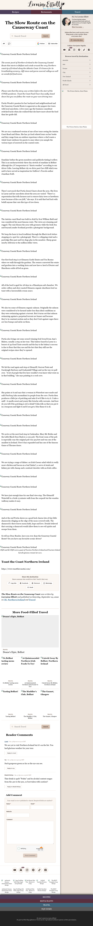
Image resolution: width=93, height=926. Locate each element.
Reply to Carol (11, 753)
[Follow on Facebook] (45, 870)
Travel (77, 12)
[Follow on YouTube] (15, 870)
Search (45, 36)
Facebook (25, 583)
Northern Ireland (16, 600)
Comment (9, 819)
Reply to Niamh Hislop (14, 787)
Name (8, 804)
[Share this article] (3, 44)
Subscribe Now (78, 40)
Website (9, 811)
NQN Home (46, 909)
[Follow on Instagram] (27, 870)
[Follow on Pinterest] (33, 870)
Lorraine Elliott (51, 918)
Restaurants (46, 12)
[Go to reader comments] (9, 44)
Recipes (15, 12)
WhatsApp (49, 583)
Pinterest (37, 583)
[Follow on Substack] (21, 870)
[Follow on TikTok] (39, 870)
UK (5, 600)
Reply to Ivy (11, 768)
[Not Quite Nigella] (46, 5)
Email (31, 587)
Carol (6, 742)
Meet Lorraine (78, 27)
